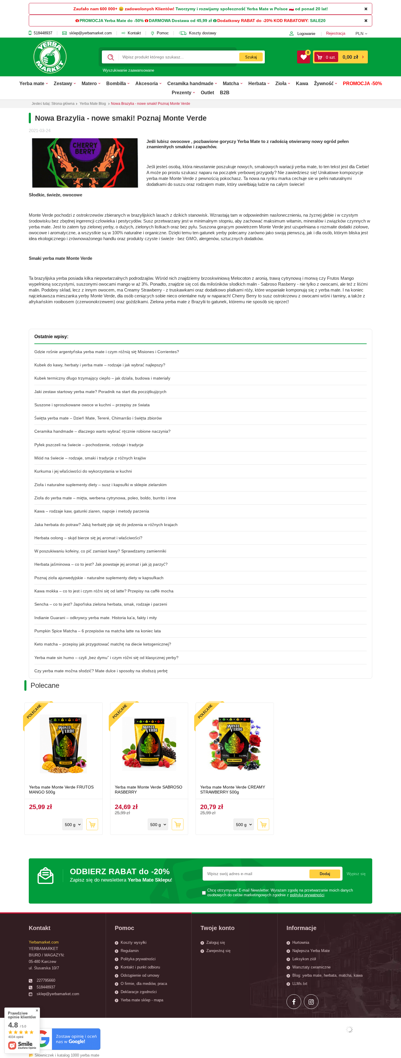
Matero (89, 83)
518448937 (43, 33)
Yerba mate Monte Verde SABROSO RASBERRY (148, 789)
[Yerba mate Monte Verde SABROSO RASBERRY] (149, 744)
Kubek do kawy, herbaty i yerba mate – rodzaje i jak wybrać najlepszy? (99, 365)
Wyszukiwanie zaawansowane (128, 70)
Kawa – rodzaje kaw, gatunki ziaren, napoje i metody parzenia (91, 511)
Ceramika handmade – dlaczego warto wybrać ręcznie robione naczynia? (102, 431)
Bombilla (116, 83)
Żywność (323, 83)
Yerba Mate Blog (93, 104)
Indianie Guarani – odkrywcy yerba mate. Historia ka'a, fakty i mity (95, 617)
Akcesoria (146, 83)
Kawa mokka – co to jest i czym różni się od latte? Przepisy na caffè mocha (103, 591)
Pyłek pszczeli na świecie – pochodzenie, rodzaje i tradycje (89, 444)
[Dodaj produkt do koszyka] (92, 824)
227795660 (46, 980)
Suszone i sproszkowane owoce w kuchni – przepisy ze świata (92, 404)
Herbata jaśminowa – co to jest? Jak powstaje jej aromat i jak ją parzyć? (101, 564)
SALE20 (318, 20)
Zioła (281, 83)
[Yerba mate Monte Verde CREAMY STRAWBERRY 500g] (234, 744)
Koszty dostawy (202, 33)
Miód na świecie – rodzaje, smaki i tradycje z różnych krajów (90, 458)
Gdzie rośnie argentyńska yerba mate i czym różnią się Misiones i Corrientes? (106, 351)
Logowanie (306, 33)
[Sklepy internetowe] (349, 1029)
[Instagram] (311, 1001)
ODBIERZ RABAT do (121, 875)
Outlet (207, 92)
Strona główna (63, 104)
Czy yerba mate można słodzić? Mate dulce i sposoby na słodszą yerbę (101, 670)
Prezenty (181, 92)
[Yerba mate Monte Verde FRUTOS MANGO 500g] (63, 744)
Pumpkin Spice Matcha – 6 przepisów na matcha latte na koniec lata (97, 631)
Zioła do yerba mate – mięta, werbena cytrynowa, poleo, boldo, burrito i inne (105, 498)
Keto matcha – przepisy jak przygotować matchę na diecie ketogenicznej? (102, 644)
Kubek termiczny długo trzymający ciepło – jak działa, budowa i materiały (102, 378)
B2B (225, 92)
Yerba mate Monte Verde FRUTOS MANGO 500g (61, 789)
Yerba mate (31, 83)
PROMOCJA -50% (362, 83)
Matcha (231, 83)
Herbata (257, 83)
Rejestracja (335, 33)
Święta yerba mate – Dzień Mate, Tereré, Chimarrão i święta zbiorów (98, 418)
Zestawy (63, 83)
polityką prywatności (307, 895)
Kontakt (134, 33)
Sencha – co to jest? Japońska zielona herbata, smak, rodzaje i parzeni (100, 604)
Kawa (302, 83)
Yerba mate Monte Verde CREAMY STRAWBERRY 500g (232, 789)
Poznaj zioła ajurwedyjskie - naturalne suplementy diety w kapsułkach (99, 577)
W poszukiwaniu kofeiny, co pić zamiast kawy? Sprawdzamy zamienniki (100, 551)
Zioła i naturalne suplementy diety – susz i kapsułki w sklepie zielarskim (100, 484)
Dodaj (325, 874)
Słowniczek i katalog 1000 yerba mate (67, 1055)
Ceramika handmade (190, 83)
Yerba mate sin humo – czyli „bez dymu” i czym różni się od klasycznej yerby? (106, 657)
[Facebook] (294, 1001)
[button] (363, 33)
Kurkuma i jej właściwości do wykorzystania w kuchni (83, 471)
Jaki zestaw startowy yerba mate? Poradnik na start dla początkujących (100, 391)
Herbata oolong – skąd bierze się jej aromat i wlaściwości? (88, 537)
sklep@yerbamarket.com (90, 33)
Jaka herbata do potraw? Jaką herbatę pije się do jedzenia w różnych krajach (106, 524)
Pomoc (163, 33)
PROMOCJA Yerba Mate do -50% (112, 20)
